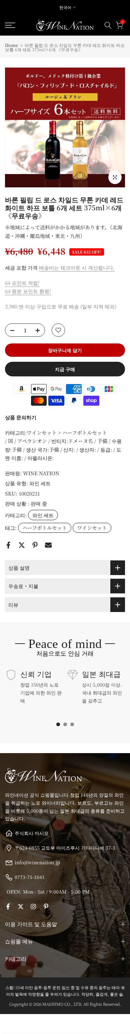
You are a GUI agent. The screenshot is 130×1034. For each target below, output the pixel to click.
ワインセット (92, 527)
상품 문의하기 (20, 417)
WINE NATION (41, 473)
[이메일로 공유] (48, 545)
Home (11, 45)
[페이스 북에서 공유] (8, 545)
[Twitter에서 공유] (21, 545)
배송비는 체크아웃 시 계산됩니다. (77, 267)
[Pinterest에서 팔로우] (46, 907)
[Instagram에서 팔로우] (33, 907)
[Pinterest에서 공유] (35, 545)
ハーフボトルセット (44, 527)
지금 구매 (65, 369)
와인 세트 (40, 483)
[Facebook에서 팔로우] (8, 907)
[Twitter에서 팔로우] (21, 907)
